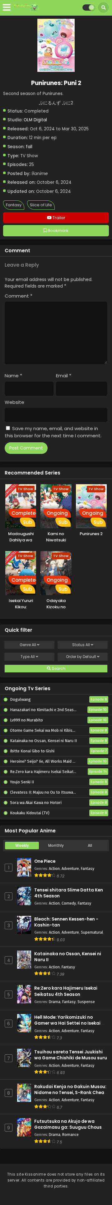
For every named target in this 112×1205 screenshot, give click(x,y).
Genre (28, 644)
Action (54, 868)
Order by (81, 656)
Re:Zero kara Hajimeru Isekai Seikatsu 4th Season (65, 991)
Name (13, 375)
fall (29, 147)
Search (58, 668)
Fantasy (13, 205)
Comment (18, 296)
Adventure (70, 868)
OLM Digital (35, 120)
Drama (54, 1001)
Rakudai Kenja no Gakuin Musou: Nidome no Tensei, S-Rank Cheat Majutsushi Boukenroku (70, 1093)
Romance (70, 1134)
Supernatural (92, 932)
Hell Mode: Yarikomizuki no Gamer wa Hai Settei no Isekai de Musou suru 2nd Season (70, 1023)
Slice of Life (41, 205)
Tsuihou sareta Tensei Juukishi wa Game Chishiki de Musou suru (70, 1055)
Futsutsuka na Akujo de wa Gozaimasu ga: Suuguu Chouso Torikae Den (69, 1127)
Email (63, 375)
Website (14, 402)
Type (28, 656)
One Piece (44, 861)
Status (81, 644)
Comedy (69, 903)
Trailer (58, 218)
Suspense (86, 1001)
